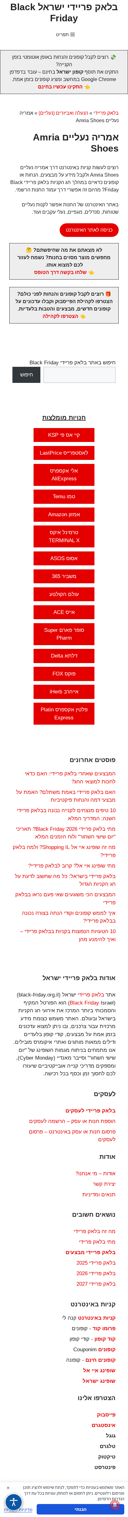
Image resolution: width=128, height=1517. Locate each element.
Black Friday (84, 1003)
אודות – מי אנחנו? (95, 1173)
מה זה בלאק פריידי (95, 1231)
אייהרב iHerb (64, 692)
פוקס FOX (64, 674)
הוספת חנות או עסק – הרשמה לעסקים (72, 1121)
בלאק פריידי (106, 113)
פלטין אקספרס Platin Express (64, 714)
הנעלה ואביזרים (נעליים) (63, 113)
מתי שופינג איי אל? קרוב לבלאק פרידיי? (72, 866)
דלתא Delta (64, 656)
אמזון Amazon (64, 514)
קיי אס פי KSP (64, 435)
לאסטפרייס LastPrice (64, 453)
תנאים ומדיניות (99, 1195)
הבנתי (80, 1509)
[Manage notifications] (115, 1505)
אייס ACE (64, 612)
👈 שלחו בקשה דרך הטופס (64, 272)
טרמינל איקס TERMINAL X (64, 536)
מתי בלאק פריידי (97, 1242)
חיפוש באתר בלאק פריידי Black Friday (73, 363)
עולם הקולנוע (64, 594)
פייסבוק (106, 1415)
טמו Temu (64, 496)
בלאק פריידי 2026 (96, 1273)
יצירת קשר (104, 1184)
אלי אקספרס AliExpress (64, 475)
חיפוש (26, 375)
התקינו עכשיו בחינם (60, 86)
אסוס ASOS (64, 558)
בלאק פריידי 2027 (96, 1284)
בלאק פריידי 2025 (96, 1263)
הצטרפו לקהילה (60, 316)
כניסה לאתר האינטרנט (89, 230)
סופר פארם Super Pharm (64, 634)
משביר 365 (64, 576)
